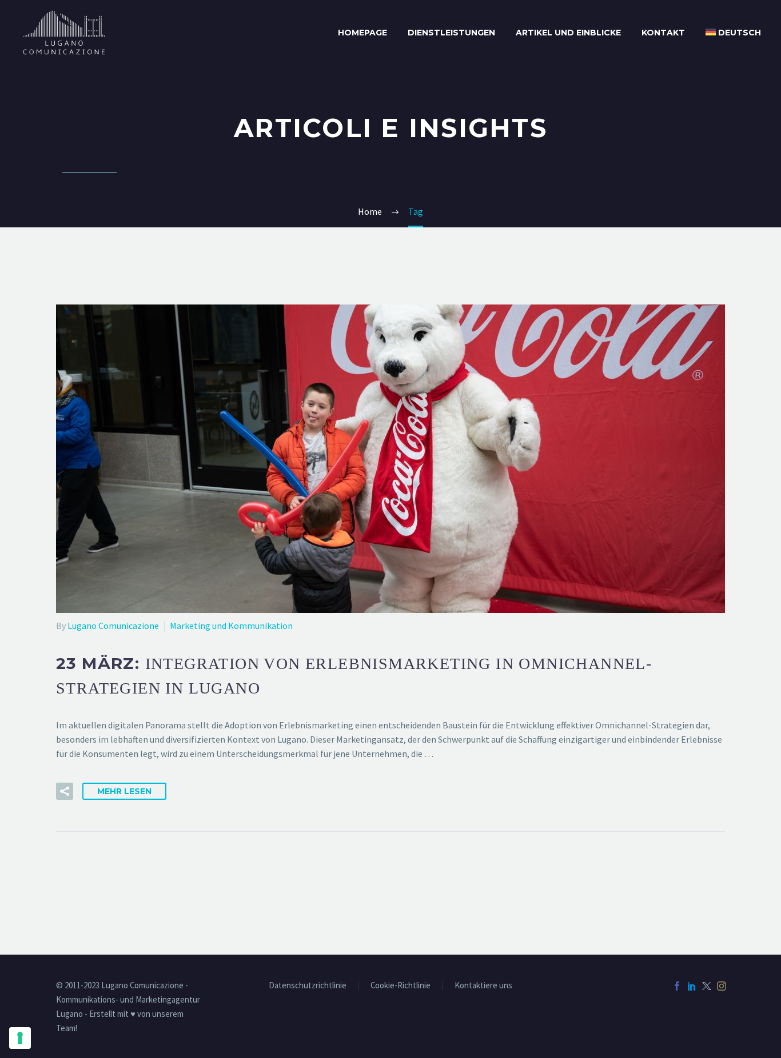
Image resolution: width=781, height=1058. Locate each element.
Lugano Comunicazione (113, 625)
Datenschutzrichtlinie (307, 985)
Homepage (362, 32)
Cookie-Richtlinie (400, 985)
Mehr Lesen (124, 791)
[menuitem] (733, 33)
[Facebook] (677, 986)
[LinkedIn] (691, 986)
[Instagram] (721, 986)
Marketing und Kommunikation (231, 625)
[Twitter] (706, 986)
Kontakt (663, 32)
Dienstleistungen (451, 32)
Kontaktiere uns (483, 985)
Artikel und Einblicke (568, 32)
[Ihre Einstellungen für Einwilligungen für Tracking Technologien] (20, 1038)
